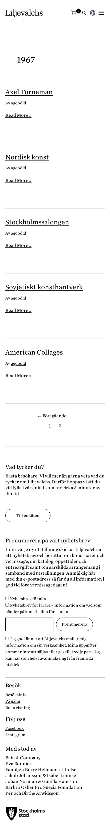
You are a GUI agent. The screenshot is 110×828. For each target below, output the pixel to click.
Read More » (18, 115)
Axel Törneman (29, 92)
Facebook (14, 728)
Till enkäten (28, 515)
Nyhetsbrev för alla (27, 598)
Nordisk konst (27, 157)
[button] (84, 13)
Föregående (51, 415)
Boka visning (17, 707)
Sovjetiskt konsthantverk (44, 287)
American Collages (34, 352)
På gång (12, 701)
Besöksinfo (16, 694)
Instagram (15, 734)
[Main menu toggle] (101, 13)
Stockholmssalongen (37, 222)
